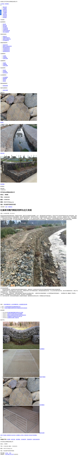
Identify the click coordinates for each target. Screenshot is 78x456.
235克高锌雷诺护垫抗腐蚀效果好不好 (12, 306)
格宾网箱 (5, 26)
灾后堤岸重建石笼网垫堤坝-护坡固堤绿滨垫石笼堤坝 (15, 307)
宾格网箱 (5, 64)
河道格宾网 (5, 29)
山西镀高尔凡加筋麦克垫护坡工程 (14, 316)
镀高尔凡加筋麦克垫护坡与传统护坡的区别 (16, 315)
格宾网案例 (41, 404)
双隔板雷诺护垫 (6, 37)
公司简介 (5, 13)
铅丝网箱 (5, 71)
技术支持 (5, 10)
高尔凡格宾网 (6, 31)
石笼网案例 (41, 348)
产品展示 (5, 8)
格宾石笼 (5, 25)
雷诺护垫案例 (42, 376)
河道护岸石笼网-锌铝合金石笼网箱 (14, 313)
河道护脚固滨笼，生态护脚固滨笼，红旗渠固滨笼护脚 (15, 304)
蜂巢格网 (5, 78)
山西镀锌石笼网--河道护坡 (13, 317)
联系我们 (7, 3)
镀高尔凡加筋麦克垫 (7, 46)
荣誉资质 (5, 14)
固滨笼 (4, 79)
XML (10, 453)
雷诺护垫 (5, 36)
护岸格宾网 (5, 28)
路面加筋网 (5, 85)
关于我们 (2, 3)
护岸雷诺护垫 (6, 40)
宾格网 (4, 63)
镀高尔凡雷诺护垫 (7, 39)
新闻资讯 (5, 9)
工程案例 (5, 12)
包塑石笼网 (5, 58)
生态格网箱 (5, 77)
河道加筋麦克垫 (6, 48)
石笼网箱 (5, 57)
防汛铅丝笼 (5, 72)
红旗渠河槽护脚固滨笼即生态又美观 (15, 312)
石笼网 (4, 55)
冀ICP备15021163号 (9, 454)
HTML (6, 453)
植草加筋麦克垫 (6, 47)
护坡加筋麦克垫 (6, 50)
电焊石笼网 (5, 90)
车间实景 (5, 16)
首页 (6, 206)
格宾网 (4, 24)
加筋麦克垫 (5, 44)
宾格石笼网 (5, 65)
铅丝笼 (4, 70)
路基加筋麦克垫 (6, 51)
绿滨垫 (4, 81)
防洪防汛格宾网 (6, 30)
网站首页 (5, 7)
